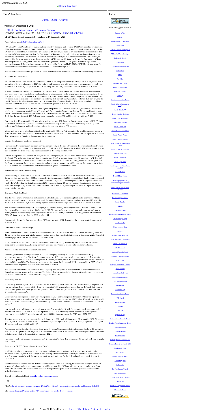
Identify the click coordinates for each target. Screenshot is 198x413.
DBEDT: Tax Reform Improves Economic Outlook (30, 30)
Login (107, 409)
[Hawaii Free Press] (67, 6)
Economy (55, 33)
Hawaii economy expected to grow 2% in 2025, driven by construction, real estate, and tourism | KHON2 (55, 386)
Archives (63, 19)
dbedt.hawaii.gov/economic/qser (43, 376)
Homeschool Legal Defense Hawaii (120, 214)
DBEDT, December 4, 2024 (32, 42)
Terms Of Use (75, 409)
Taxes (64, 33)
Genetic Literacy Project (120, 87)
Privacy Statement (92, 409)
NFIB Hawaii (120, 298)
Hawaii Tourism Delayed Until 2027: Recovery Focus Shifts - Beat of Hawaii (41, 391)
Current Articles (49, 19)
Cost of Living (75, 33)
